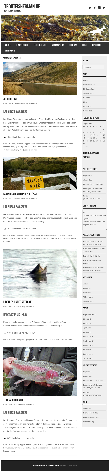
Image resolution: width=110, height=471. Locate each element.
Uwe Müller (33, 103)
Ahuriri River (11, 99)
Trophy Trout (18, 150)
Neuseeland (36, 147)
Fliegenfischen (8, 147)
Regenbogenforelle (61, 147)
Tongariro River (13, 400)
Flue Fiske (61, 235)
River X (27, 238)
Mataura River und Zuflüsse (20, 194)
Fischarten (87, 288)
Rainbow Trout (30, 448)
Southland (44, 238)
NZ (23, 448)
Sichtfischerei (35, 238)
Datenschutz (10, 50)
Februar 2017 (88, 323)
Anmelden (87, 408)
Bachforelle (44, 143)
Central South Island (65, 143)
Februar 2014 (88, 354)
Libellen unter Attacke (17, 302)
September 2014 (89, 341)
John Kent (27, 147)
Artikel (8, 45)
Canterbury (53, 143)
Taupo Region (56, 448)
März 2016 (87, 332)
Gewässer (19, 143)
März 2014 (87, 349)
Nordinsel (17, 448)
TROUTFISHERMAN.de (22, 6)
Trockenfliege (8, 150)
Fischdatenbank (40, 45)
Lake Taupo (59, 445)
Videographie (21, 339)
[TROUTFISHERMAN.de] (55, 28)
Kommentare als (91, 417)
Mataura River (8, 238)
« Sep (85, 146)
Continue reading (43, 129)
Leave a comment (30, 150)
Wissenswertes (58, 45)
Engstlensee (87, 175)
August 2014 (88, 345)
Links (84, 45)
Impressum (96, 45)
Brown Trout (38, 445)
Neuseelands (59, 420)
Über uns (73, 45)
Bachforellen (35, 235)
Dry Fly (43, 235)
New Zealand (8, 448)
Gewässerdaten (22, 45)
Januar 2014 (88, 358)
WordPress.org (88, 421)
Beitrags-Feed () (90, 413)
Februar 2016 (88, 336)
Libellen (46, 339)
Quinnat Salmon (47, 147)
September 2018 (89, 314)
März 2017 (87, 319)
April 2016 (87, 328)
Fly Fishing (19, 147)
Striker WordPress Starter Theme (46, 465)
